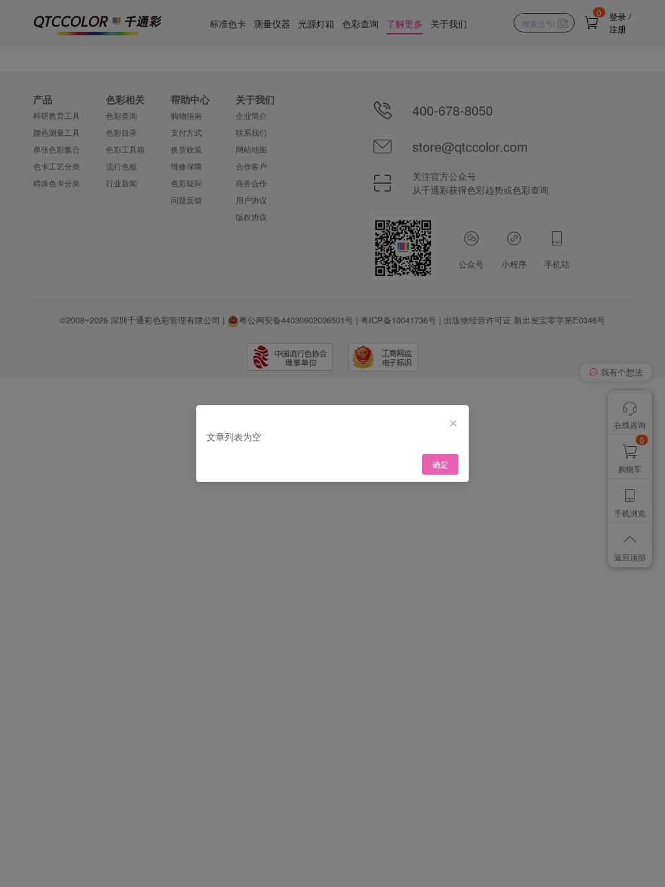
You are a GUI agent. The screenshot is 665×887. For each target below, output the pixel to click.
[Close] (453, 423)
